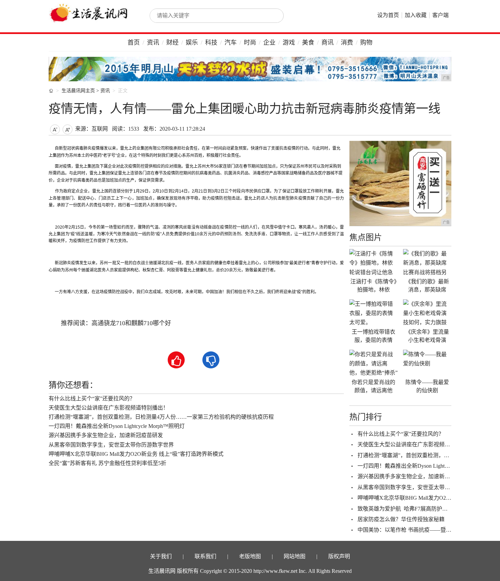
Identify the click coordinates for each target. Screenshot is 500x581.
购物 (366, 42)
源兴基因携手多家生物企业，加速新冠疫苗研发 (106, 435)
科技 (211, 42)
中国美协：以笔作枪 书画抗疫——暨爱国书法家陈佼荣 (423, 530)
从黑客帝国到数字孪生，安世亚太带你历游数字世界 (111, 445)
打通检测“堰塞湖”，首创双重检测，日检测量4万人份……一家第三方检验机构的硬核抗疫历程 (161, 417)
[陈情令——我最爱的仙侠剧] (427, 363)
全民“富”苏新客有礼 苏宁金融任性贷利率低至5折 (107, 463)
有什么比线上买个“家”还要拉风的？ (92, 398)
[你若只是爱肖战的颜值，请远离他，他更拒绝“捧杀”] (373, 363)
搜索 (271, 15)
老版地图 (250, 556)
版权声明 (339, 556)
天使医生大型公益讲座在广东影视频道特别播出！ (108, 408)
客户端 (440, 15)
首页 (134, 42)
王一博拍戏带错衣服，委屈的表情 (373, 336)
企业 (269, 42)
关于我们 (161, 556)
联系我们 (205, 556)
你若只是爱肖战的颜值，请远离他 (373, 386)
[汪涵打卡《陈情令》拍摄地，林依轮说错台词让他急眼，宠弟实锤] (373, 262)
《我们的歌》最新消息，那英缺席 (427, 286)
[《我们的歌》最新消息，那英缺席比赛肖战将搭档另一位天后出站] (427, 262)
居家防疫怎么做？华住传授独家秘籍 (401, 519)
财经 (172, 42)
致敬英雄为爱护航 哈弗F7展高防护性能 (405, 509)
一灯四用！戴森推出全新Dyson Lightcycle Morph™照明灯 (117, 426)
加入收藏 (416, 15)
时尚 (250, 42)
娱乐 (192, 42)
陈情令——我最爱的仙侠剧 (427, 386)
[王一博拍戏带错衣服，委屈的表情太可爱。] (373, 313)
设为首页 (388, 15)
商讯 (327, 42)
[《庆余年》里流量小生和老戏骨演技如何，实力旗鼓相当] (427, 313)
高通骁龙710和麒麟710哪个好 (131, 323)
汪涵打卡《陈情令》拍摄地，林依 (373, 286)
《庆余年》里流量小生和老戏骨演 (427, 336)
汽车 (230, 42)
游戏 (289, 42)
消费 (347, 42)
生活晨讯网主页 (78, 90)
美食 (308, 42)
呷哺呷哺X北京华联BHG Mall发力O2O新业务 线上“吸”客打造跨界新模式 (136, 454)
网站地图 (294, 556)
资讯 (153, 42)
